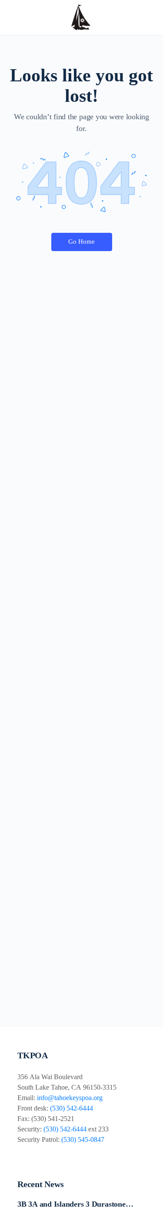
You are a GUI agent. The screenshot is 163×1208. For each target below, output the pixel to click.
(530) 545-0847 (82, 1139)
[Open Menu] (14, 16)
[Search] (147, 17)
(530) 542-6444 (71, 1108)
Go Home (81, 241)
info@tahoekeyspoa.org (70, 1097)
